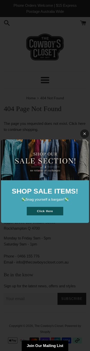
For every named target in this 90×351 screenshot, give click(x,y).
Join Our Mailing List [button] (45, 345)
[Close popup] (84, 133)
